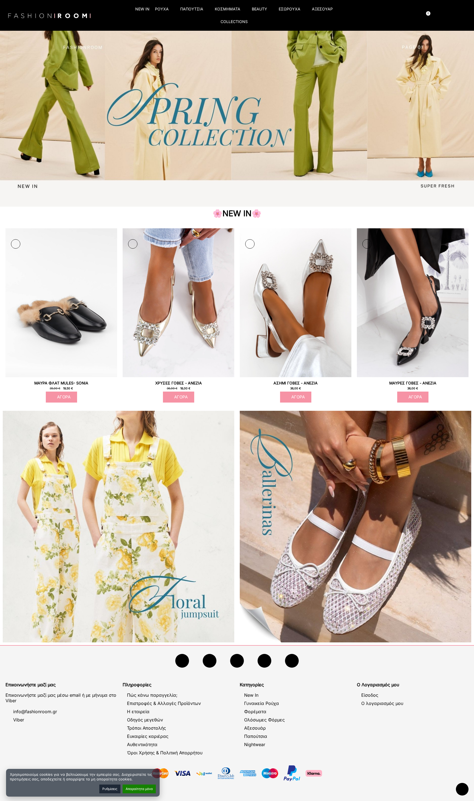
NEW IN (142, 9)
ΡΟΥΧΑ (162, 9)
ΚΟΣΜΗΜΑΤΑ (227, 9)
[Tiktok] (264, 661)
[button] (372, 15)
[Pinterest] (292, 661)
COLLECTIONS (234, 21)
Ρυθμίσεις (109, 789)
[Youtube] (209, 661)
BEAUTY (259, 9)
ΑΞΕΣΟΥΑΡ (322, 9)
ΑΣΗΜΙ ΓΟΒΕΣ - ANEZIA (295, 383)
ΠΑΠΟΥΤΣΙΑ (191, 9)
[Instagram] (237, 661)
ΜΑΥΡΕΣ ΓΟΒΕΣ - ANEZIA (412, 383)
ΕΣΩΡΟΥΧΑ (289, 9)
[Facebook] (182, 661)
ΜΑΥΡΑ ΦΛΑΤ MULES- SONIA (61, 383)
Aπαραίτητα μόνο (139, 789)
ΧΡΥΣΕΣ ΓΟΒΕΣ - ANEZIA (178, 383)
